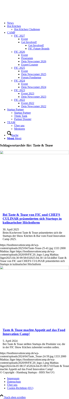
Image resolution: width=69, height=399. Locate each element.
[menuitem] (38, 23)
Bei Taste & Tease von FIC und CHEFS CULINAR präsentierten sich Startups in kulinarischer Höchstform (32, 218)
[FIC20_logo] (26, 16)
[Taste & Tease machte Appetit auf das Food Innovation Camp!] (34, 268)
